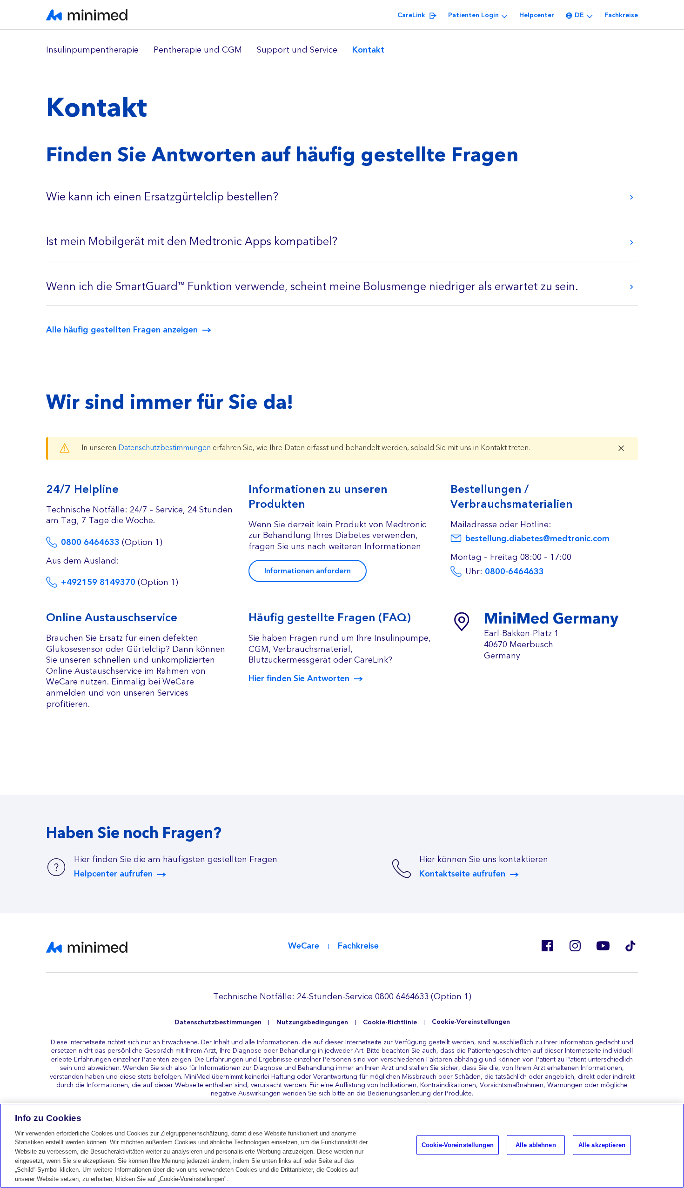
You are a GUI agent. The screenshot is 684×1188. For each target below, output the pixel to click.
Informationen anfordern (307, 570)
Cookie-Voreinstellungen (471, 1022)
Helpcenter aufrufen (113, 874)
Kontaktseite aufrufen (462, 874)
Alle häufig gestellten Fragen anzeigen (122, 330)
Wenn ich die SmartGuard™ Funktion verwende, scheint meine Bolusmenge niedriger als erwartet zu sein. (312, 287)
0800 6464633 (90, 542)
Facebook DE (546, 945)
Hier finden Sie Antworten (298, 678)
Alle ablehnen (536, 1145)
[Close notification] (621, 448)
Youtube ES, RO (602, 945)
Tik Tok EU (630, 945)
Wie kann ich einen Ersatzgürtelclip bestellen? (162, 197)
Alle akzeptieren (601, 1145)
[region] (342, 50)
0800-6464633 (514, 571)
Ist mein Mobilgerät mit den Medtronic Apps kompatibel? (191, 242)
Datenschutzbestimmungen (164, 447)
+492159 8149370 (98, 582)
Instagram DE (574, 945)
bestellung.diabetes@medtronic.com (537, 538)
